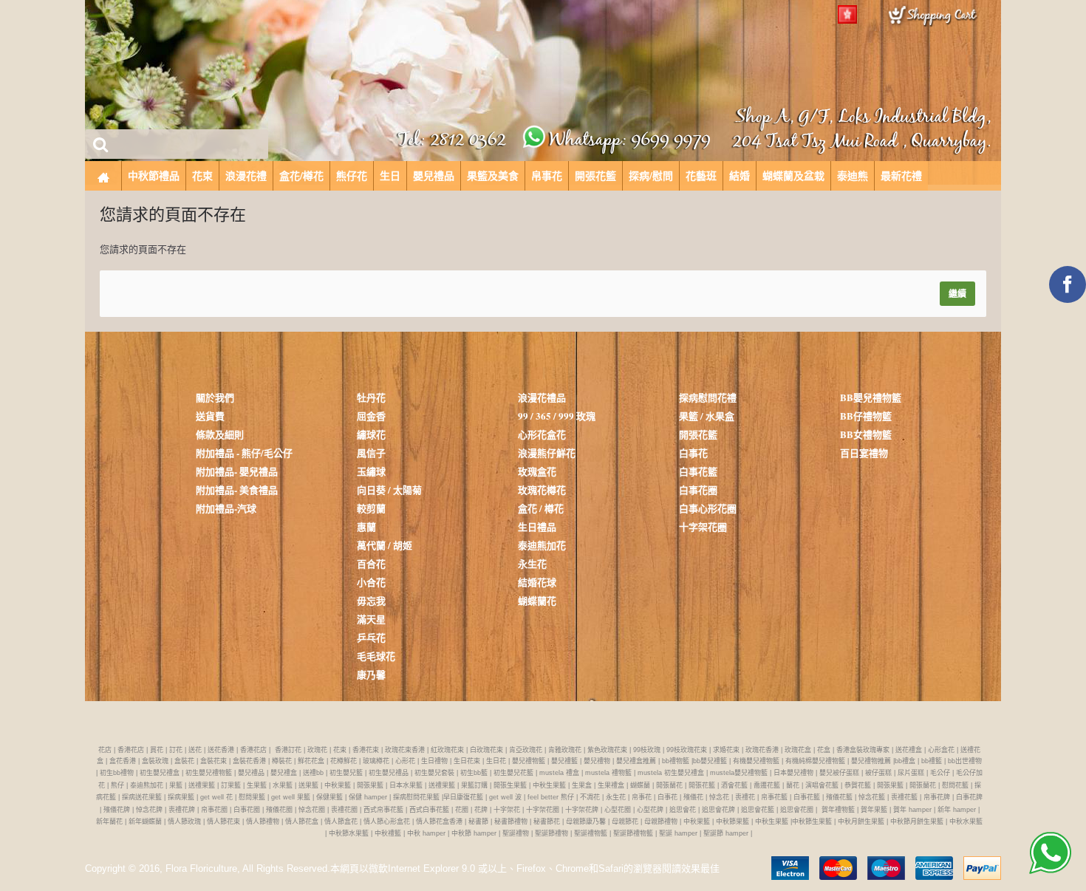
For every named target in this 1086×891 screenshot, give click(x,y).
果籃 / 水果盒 (706, 416)
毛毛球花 (376, 656)
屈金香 (371, 416)
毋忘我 (371, 600)
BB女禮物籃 (866, 434)
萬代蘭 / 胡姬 (384, 545)
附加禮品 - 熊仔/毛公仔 (244, 453)
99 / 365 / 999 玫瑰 (556, 416)
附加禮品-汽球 (226, 508)
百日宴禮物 (864, 453)
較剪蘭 (371, 508)
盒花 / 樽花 (541, 508)
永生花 (532, 563)
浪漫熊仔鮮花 (547, 453)
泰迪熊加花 (542, 545)
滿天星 (371, 619)
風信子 (371, 453)
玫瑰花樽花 (542, 489)
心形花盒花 (542, 434)
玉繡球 (371, 471)
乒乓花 (371, 637)
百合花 (371, 563)
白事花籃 (698, 471)
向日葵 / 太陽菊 (389, 489)
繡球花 (371, 434)
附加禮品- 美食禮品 (237, 489)
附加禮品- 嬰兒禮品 (237, 471)
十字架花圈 (703, 526)
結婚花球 (537, 582)
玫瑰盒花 (537, 471)
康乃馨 (371, 674)
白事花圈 (698, 489)
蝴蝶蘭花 (537, 600)
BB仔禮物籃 (866, 416)
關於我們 (215, 397)
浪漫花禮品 (542, 397)
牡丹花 (371, 397)
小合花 (371, 582)
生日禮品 (537, 526)
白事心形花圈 (708, 508)
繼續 (957, 293)
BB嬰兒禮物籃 (870, 397)
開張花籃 (698, 434)
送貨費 (210, 416)
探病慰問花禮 (708, 397)
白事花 (693, 453)
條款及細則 (220, 434)
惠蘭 (366, 526)
